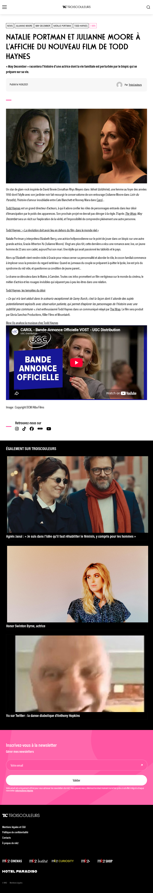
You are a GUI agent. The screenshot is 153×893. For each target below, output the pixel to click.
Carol (99, 199)
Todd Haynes (80, 25)
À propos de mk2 (10, 843)
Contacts (6, 838)
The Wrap (115, 308)
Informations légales (24, 791)
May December (42, 25)
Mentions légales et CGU (14, 827)
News (10, 25)
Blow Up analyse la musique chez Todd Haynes (32, 322)
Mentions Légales (16, 883)
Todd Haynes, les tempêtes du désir (26, 290)
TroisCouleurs (135, 84)
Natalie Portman (62, 25)
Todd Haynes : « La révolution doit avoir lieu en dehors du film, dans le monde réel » (52, 229)
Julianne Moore (24, 25)
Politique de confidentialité (15, 832)
